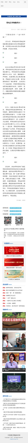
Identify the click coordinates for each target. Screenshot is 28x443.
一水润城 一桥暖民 (11, 303)
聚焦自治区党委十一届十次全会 (14, 267)
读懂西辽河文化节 (10, 295)
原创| (4, 287)
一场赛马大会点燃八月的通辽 (13, 300)
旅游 (2, 6)
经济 (6, 2)
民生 (10, 2)
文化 (18, 2)
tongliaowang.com (14, 439)
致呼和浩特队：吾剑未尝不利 (13, 287)
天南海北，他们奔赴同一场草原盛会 (15, 306)
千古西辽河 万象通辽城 (14, 279)
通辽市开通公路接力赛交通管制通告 (13, 412)
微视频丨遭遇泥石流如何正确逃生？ (11, 329)
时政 (2, 2)
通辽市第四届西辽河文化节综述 (14, 290)
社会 (14, 2)
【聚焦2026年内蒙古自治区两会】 (14, 256)
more (11, 243)
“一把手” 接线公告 (11, 298)
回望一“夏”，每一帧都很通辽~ (14, 293)
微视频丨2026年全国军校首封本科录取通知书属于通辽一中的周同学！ (14, 349)
